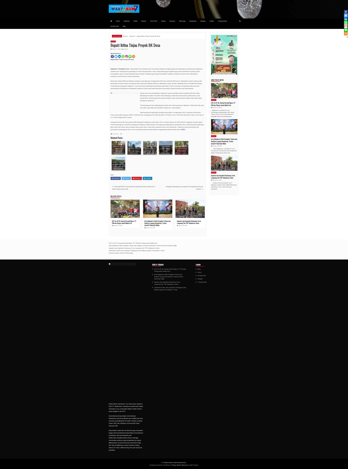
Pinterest (137, 178)
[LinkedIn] (119, 56)
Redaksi (203, 21)
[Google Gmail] (346, 26)
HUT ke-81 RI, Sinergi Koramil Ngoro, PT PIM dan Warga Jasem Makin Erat (124, 222)
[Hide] (347, 37)
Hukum (163, 21)
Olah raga (182, 21)
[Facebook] (112, 56)
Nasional (126, 21)
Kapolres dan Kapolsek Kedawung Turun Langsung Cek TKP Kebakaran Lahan (189, 222)
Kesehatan (192, 21)
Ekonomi (172, 21)
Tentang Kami (222, 21)
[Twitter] (115, 56)
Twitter (126, 178)
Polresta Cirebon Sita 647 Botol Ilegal (121, 253)
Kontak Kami (115, 26)
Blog (124, 26)
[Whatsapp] (123, 56)
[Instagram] (126, 56)
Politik (135, 21)
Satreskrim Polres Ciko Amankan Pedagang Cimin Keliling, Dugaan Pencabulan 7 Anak (137, 250)
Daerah (143, 21)
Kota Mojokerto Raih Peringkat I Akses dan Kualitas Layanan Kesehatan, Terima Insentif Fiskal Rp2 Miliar (157, 223)
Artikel (212, 21)
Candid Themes (193, 465)
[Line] (130, 56)
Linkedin (148, 178)
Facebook (116, 178)
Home (118, 21)
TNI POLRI (153, 21)
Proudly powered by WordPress (160, 465)
